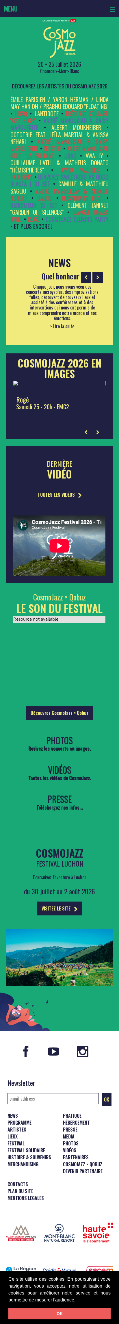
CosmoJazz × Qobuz (82, 1164)
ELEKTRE (53, 148)
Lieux (13, 1136)
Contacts (18, 1184)
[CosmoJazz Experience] (59, 989)
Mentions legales (26, 1198)
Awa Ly (94, 155)
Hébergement (76, 1122)
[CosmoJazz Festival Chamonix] (59, 38)
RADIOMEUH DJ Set (33, 205)
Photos (71, 1143)
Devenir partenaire (83, 1171)
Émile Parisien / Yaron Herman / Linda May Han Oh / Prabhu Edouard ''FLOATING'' (59, 103)
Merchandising (23, 1164)
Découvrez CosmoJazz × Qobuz (59, 712)
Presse (70, 1129)
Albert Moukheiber (76, 127)
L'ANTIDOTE (47, 113)
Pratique (72, 1115)
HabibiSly (21, 177)
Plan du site (20, 1191)
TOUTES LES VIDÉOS (57, 494)
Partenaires (76, 1157)
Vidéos (69, 1150)
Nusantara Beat (82, 198)
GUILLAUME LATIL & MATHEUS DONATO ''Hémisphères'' (59, 166)
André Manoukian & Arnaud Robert (59, 194)
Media (69, 1136)
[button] (77, 1300)
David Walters (80, 170)
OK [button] (60, 1313)
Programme (19, 1122)
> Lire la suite (62, 326)
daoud (44, 198)
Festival (16, 1143)
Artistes (17, 1129)
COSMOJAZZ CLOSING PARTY (77, 219)
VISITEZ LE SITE (57, 908)
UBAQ (21, 113)
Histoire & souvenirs (29, 1157)
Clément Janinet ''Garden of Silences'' (59, 208)
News (13, 1115)
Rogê (34, 219)
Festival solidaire (26, 1150)
